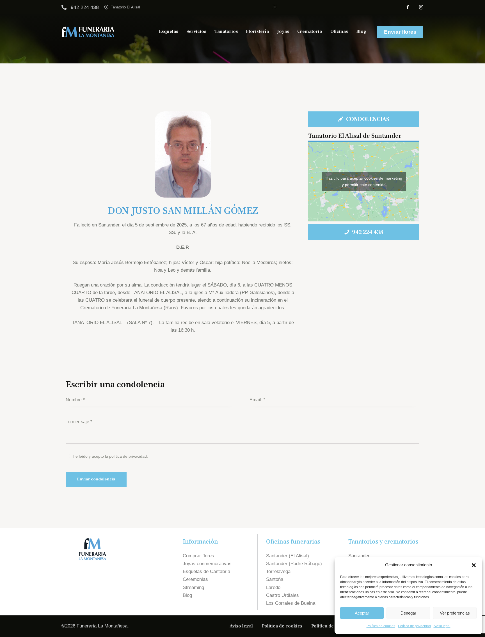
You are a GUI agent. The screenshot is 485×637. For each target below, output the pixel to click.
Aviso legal (442, 626)
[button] (474, 565)
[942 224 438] (64, 7)
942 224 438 (85, 7)
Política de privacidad (414, 626)
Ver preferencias (455, 613)
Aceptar (362, 613)
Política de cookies (381, 626)
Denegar (408, 613)
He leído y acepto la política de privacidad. (110, 456)
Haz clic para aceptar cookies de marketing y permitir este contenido (364, 181)
